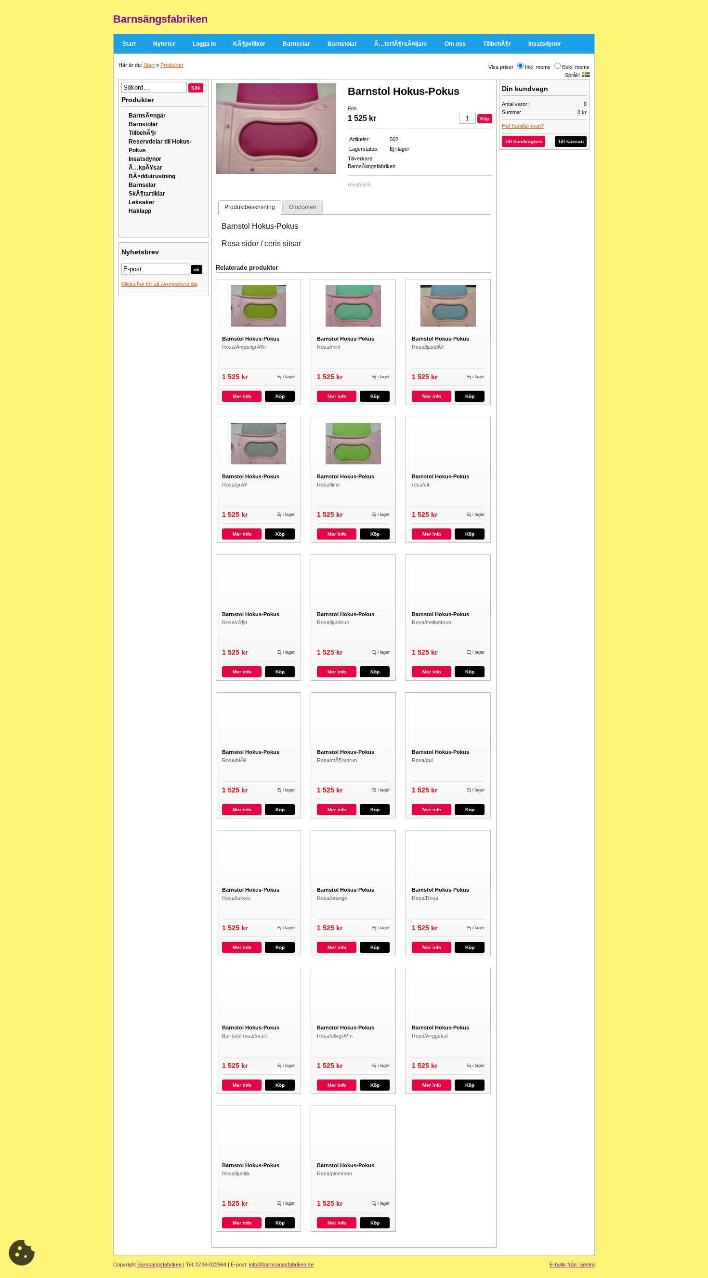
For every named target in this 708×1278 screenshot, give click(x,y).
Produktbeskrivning (249, 207)
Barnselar (296, 43)
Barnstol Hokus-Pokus (250, 339)
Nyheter (164, 43)
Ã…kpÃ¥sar (145, 167)
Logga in (204, 43)
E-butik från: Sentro (572, 1264)
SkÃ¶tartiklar (147, 193)
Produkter (172, 65)
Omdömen (302, 207)
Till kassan (571, 141)
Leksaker (142, 202)
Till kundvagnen (523, 141)
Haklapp (140, 211)
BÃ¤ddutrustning (152, 176)
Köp (280, 396)
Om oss (455, 43)
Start (129, 43)
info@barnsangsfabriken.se (281, 1264)
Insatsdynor (544, 43)
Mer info (242, 396)
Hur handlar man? (523, 126)
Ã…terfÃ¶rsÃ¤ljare (400, 43)
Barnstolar (342, 43)
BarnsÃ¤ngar (147, 115)
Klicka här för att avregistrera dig (159, 284)
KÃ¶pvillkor (249, 43)
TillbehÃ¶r (497, 43)
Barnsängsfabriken (159, 1264)
